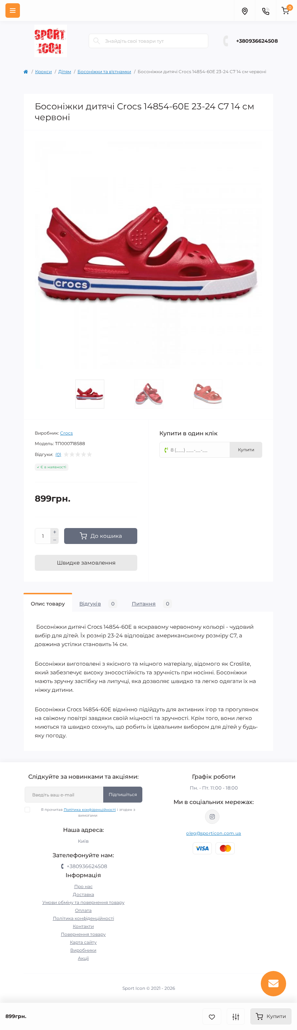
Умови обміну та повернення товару (83, 902)
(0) (58, 454)
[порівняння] (236, 1016)
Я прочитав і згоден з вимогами (88, 812)
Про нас (83, 886)
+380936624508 (257, 41)
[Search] (97, 41)
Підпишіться (123, 794)
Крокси (43, 71)
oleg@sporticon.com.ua (213, 833)
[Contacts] (265, 10)
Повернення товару (83, 934)
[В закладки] (211, 1016)
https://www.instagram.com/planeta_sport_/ (212, 816)
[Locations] (244, 10)
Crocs (66, 433)
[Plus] (55, 532)
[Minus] (55, 540)
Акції (83, 958)
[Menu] (12, 10)
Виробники (83, 950)
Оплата (83, 910)
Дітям (64, 71)
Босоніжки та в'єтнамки (104, 71)
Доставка (83, 894)
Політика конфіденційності (90, 809)
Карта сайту (83, 942)
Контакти (83, 926)
